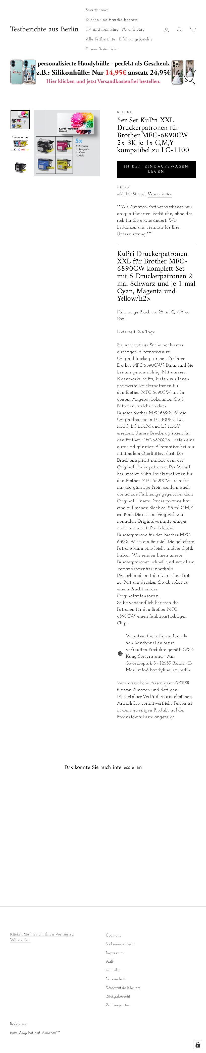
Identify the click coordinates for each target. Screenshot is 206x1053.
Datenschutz (116, 979)
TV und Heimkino (102, 30)
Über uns (113, 935)
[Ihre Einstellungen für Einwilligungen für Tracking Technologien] (197, 1044)
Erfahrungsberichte (135, 39)
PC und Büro (133, 30)
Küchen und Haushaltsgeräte (112, 20)
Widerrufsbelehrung (123, 988)
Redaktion (18, 1024)
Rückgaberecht (118, 997)
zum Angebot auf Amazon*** (35, 1033)
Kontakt (113, 970)
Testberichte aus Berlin (44, 29)
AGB (109, 962)
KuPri (124, 112)
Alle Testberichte (100, 39)
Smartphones (97, 10)
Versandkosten (160, 194)
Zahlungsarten (118, 1005)
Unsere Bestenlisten (102, 49)
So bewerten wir (120, 944)
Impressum (115, 953)
